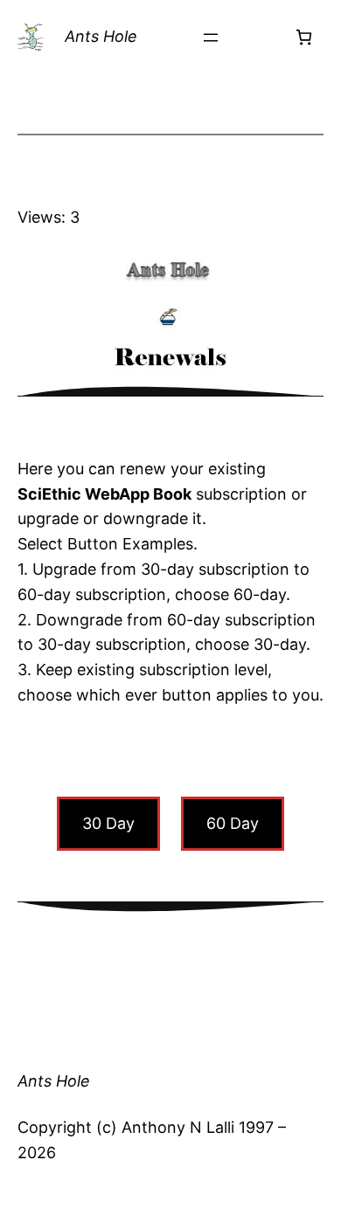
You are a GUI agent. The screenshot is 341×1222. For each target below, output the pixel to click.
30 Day (108, 823)
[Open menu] (210, 37)
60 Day (232, 823)
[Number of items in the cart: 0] (304, 37)
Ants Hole (101, 36)
